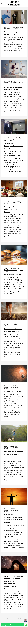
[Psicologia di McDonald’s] (14, 255)
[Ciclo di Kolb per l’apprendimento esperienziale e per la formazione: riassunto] (14, 564)
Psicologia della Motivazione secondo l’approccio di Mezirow (13, 209)
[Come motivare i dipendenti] (14, 373)
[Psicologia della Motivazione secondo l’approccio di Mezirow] (14, 188)
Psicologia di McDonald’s (12, 274)
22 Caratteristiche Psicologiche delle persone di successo (13, 145)
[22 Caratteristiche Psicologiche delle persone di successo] (14, 126)
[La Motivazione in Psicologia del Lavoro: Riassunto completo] (14, 433)
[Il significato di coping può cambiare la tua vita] (14, 69)
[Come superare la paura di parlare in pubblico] (14, 17)
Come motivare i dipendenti (13, 391)
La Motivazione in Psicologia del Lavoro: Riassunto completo (13, 454)
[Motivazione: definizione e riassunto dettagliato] (14, 311)
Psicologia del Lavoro (10, 82)
